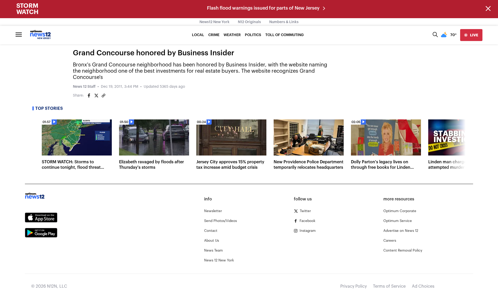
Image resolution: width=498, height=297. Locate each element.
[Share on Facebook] (89, 95)
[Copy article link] (103, 95)
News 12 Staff (84, 87)
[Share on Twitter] (96, 95)
